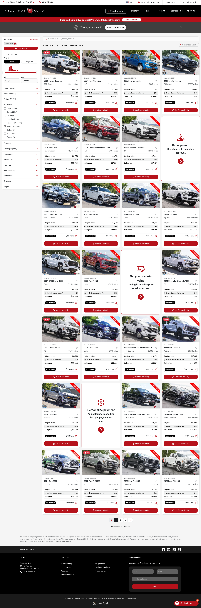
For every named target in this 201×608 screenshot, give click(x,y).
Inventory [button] (135, 11)
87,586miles (73, 484)
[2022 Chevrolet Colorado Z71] (141, 129)
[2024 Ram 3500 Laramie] (61, 462)
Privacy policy (100, 571)
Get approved (66, 567)
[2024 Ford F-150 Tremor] (61, 395)
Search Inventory (117, 11)
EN (131, 2)
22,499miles (73, 84)
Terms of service (67, 574)
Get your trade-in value (115, 27)
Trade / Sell (162, 11)
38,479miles (73, 218)
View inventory (66, 564)
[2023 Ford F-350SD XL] (61, 329)
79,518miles (73, 284)
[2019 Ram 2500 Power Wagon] (61, 129)
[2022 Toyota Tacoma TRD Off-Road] (61, 195)
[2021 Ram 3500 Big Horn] (181, 195)
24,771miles (193, 351)
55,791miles (153, 484)
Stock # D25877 (169, 345)
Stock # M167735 (169, 411)
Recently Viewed (189, 2)
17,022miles (113, 484)
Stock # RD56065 (50, 345)
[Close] (180, 27)
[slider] (3, 72)
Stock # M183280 (129, 145)
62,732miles (73, 151)
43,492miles (113, 284)
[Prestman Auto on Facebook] (162, 549)
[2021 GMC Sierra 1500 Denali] (61, 262)
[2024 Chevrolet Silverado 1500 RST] (101, 129)
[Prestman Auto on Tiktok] (178, 549)
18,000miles (193, 484)
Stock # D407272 (169, 278)
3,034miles (113, 151)
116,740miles (152, 218)
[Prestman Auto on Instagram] (173, 549)
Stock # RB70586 (89, 345)
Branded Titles (177, 11)
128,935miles (192, 218)
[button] (19, 2)
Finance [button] (148, 11)
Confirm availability (62, 110)
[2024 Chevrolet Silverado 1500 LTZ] (181, 262)
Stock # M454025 (129, 411)
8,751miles (73, 418)
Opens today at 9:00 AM (150, 2)
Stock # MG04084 (90, 478)
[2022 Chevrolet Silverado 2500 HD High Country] (141, 329)
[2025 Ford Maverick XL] (141, 62)
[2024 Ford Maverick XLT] (101, 62)
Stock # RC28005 (129, 478)
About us (64, 571)
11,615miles (153, 151)
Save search (22, 48)
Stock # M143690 (50, 78)
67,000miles (73, 351)
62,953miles (153, 351)
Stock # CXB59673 (130, 78)
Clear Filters (33, 39)
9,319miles (113, 351)
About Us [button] (191, 11)
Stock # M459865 (50, 211)
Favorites (171, 2)
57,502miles (193, 84)
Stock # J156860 (89, 145)
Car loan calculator (102, 567)
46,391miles (153, 418)
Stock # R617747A (170, 211)
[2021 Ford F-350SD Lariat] (141, 195)
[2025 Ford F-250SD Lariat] (181, 462)
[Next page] (130, 520)
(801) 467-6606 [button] (47, 2)
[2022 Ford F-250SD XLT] (101, 462)
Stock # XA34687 (89, 211)
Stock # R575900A (50, 145)
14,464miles (113, 84)
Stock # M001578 (169, 78)
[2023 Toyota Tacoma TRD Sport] (61, 62)
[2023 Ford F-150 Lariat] (101, 262)
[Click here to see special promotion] (100, 20)
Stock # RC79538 (169, 478)
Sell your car (100, 564)
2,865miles (153, 84)
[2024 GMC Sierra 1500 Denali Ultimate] (181, 395)
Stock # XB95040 (49, 411)
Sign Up (155, 586)
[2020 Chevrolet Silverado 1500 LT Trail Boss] (141, 395)
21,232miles (193, 284)
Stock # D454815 (49, 278)
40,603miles (193, 418)
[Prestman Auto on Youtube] (168, 549)
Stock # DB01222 (89, 78)
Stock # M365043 (129, 345)
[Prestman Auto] (24, 11)
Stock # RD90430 (129, 211)
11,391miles (113, 218)
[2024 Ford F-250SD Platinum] (181, 329)
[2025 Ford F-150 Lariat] (101, 195)
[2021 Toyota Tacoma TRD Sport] (181, 62)
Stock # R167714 (49, 478)
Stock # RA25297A (90, 278)
